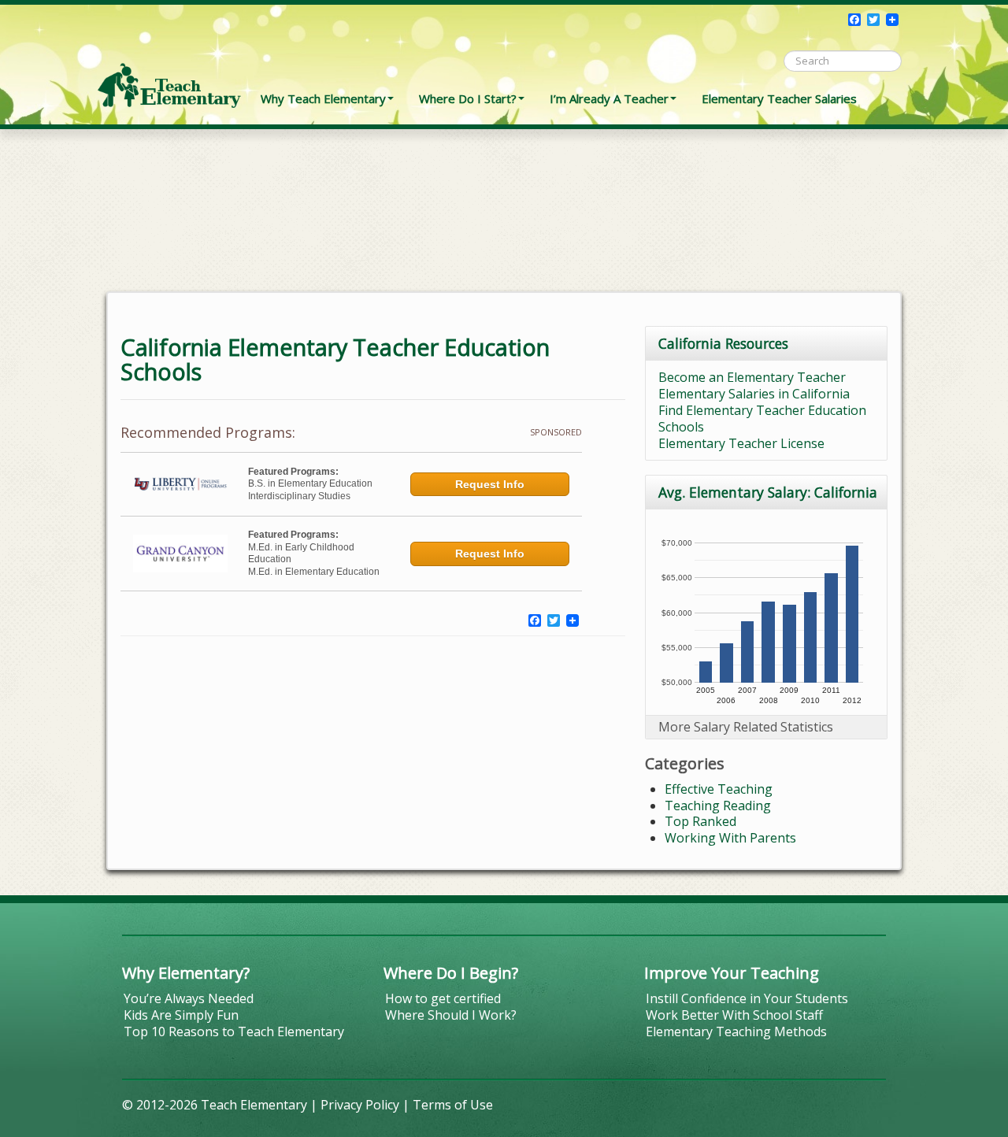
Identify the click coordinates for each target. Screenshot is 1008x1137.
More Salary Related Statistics (745, 726)
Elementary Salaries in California (754, 393)
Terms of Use (453, 1104)
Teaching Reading (718, 805)
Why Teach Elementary (323, 98)
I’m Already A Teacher (609, 98)
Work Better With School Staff (734, 1015)
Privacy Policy (360, 1104)
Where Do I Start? (468, 98)
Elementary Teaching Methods (736, 1031)
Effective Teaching (719, 789)
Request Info (489, 484)
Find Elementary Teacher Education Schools (762, 418)
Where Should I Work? (451, 1015)
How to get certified (443, 998)
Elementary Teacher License (741, 443)
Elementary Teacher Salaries (779, 98)
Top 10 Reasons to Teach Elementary (234, 1031)
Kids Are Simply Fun (181, 1015)
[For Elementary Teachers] (169, 59)
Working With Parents (730, 837)
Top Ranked (700, 821)
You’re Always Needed (189, 998)
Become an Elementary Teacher (752, 377)
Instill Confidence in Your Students (747, 998)
